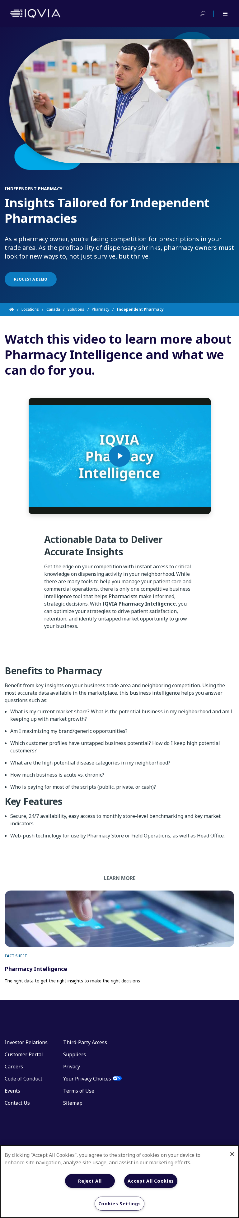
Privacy (71, 1066)
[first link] (119, 919)
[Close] (232, 1154)
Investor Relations (26, 1042)
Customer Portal (24, 1054)
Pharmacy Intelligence (36, 968)
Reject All (89, 1181)
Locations (30, 309)
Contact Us (17, 1102)
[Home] (15, 309)
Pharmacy (100, 309)
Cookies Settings (119, 1204)
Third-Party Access (85, 1042)
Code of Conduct (23, 1078)
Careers (14, 1066)
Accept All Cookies (151, 1181)
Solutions (76, 309)
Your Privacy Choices (87, 1078)
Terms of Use (78, 1090)
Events (12, 1090)
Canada (53, 309)
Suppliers (74, 1054)
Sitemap (72, 1102)
